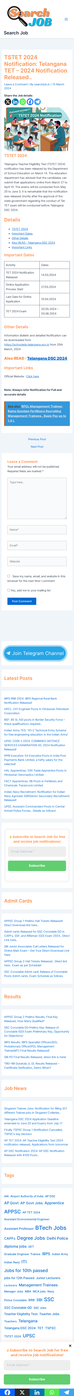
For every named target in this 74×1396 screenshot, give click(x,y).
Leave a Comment (16, 84)
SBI (39, 1300)
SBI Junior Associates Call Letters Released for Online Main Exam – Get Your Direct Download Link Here (36, 951)
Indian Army (60, 1254)
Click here (32, 376)
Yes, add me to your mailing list (30, 590)
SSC (49, 1299)
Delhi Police (57, 1238)
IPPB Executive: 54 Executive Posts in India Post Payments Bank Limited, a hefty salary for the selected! (35, 760)
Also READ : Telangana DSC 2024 (33, 242)
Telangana (28, 1321)
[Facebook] (30, 101)
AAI (6, 1196)
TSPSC (50, 1328)
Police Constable (15, 1300)
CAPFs (9, 1238)
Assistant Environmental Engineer (27, 1219)
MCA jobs (39, 1291)
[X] (8, 101)
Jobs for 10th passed (26, 1270)
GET (31, 1246)
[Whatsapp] (22, 101)
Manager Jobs (13, 1291)
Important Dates (22, 233)
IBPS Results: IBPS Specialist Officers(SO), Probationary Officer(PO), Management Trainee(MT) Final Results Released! (31, 1046)
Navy (50, 1291)
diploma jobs (15, 1246)
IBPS (46, 1253)
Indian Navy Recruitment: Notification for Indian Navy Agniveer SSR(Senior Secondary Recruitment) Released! (37, 796)
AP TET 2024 (31, 1212)
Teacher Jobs (49, 1314)
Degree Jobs (31, 1238)
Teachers (10, 1321)
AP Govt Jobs (31, 1203)
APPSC (12, 1212)
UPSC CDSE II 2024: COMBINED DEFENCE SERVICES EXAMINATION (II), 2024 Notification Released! (34, 745)
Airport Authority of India (26, 1196)
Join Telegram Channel (37, 653)
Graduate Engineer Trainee (22, 1254)
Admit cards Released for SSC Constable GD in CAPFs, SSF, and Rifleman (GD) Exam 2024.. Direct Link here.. (37, 936)
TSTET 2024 (20, 229)
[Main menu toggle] (66, 19)
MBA (28, 1291)
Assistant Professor (19, 1229)
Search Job (16, 33)
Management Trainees (38, 1285)
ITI (24, 1261)
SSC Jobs (40, 1308)
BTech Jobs (50, 1227)
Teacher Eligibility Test (21, 1314)
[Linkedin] (15, 101)
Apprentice (54, 1203)
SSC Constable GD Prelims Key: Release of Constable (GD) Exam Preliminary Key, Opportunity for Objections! (36, 1032)
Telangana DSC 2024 (47, 358)
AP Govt (11, 1203)
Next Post (37, 446)
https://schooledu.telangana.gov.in (26, 344)
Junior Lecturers (48, 1278)
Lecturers (10, 1285)
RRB (31, 1300)
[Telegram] (37, 101)
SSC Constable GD (18, 1308)
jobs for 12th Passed (19, 1278)
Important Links (22, 247)
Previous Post (37, 439)
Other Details (20, 238)
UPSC (29, 1335)
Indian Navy (12, 1262)
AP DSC (50, 1196)
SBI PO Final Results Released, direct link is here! (35, 1057)
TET (40, 1328)
